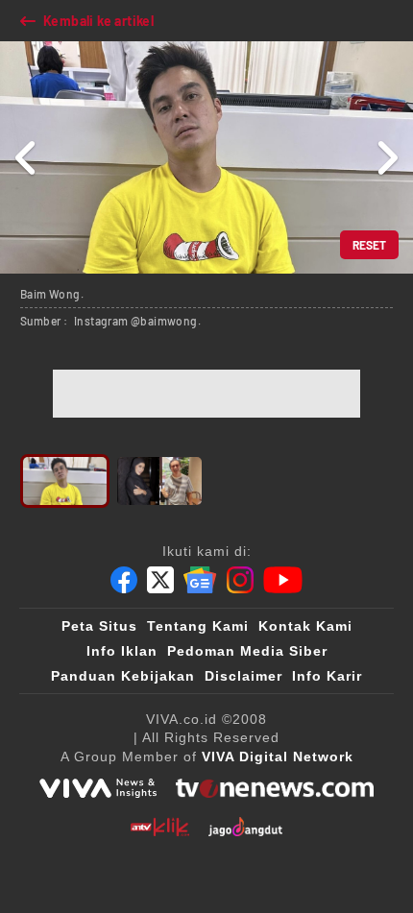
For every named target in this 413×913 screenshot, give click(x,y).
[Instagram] (240, 579)
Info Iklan (122, 651)
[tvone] (274, 788)
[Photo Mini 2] (159, 480)
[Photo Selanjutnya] (386, 157)
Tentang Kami (198, 626)
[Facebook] (123, 579)
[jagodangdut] (245, 826)
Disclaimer (243, 676)
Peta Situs (99, 626)
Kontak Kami (305, 626)
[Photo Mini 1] (64, 480)
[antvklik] (160, 826)
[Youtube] (283, 579)
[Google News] (199, 579)
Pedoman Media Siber (247, 651)
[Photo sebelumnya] (26, 157)
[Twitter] (160, 579)
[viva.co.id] (98, 788)
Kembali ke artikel (98, 20)
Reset (369, 245)
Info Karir (327, 676)
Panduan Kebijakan (123, 676)
